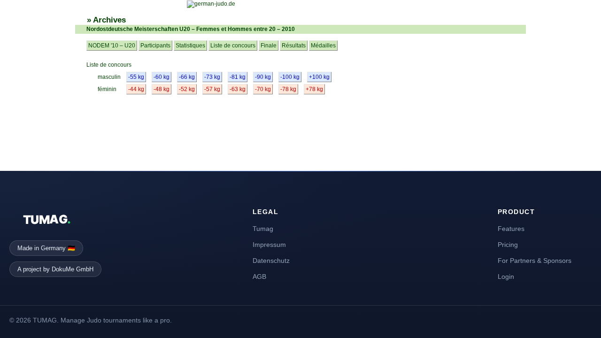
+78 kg (314, 89)
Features (511, 228)
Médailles (323, 45)
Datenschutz (271, 260)
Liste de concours (232, 45)
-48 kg (162, 89)
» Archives (106, 19)
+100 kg (319, 77)
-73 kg (212, 77)
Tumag (263, 228)
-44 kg (136, 89)
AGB (259, 276)
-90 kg (263, 77)
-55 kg (136, 77)
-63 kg (238, 89)
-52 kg (187, 89)
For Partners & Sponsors (534, 260)
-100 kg (290, 77)
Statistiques (190, 45)
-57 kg (212, 89)
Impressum (269, 244)
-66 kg (187, 77)
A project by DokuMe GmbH (55, 269)
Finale (269, 45)
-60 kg (162, 77)
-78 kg (288, 89)
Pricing (508, 244)
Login (506, 276)
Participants (155, 45)
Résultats (294, 45)
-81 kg (238, 77)
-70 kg (263, 89)
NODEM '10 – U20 (111, 45)
